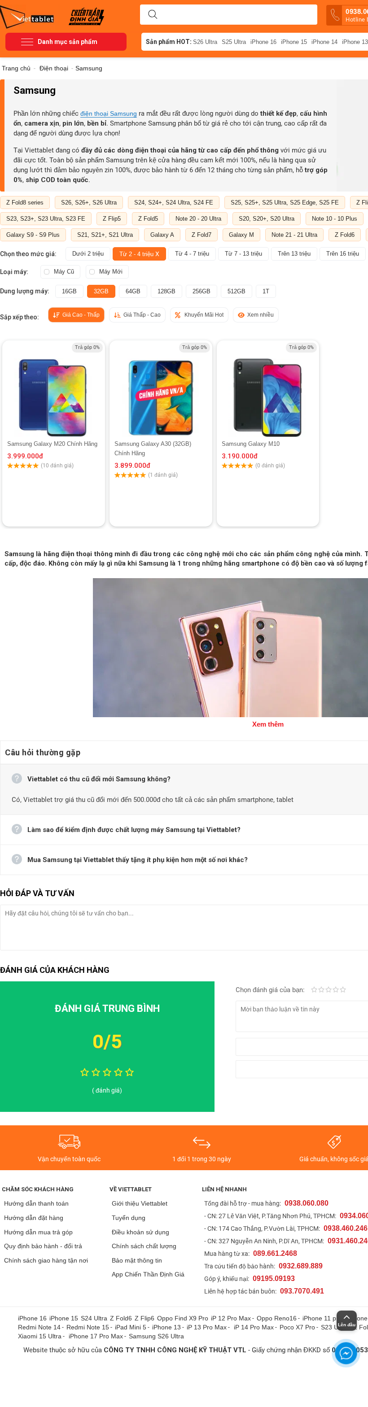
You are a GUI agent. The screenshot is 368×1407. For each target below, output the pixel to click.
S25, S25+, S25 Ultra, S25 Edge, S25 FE (285, 202)
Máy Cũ (64, 271)
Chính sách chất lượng (144, 1246)
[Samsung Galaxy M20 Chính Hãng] (53, 390)
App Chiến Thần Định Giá (148, 1274)
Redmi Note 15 (87, 1327)
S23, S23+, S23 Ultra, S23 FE (45, 218)
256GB (201, 291)
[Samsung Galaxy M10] (268, 390)
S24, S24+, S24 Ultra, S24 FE (173, 202)
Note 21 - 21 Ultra (294, 234)
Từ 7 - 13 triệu (243, 253)
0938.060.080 (307, 1203)
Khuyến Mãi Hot (203, 315)
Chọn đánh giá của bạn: (271, 990)
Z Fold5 (148, 218)
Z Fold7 (201, 234)
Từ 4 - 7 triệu (192, 253)
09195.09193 (274, 1278)
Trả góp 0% (87, 347)
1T (266, 291)
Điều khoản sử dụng (140, 1232)
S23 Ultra (334, 1327)
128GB (166, 291)
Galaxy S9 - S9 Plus (33, 234)
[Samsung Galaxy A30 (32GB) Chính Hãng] (160, 390)
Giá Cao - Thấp (81, 315)
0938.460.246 (346, 1228)
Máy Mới (111, 271)
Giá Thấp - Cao (142, 315)
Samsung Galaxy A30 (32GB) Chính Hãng (152, 448)
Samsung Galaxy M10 (251, 443)
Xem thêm (268, 724)
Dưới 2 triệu (88, 253)
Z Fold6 (345, 234)
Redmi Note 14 (39, 1327)
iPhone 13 (166, 1327)
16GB (69, 291)
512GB (236, 291)
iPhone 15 (294, 42)
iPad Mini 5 (130, 1327)
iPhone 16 (263, 42)
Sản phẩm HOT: (169, 41)
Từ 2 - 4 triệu (139, 253)
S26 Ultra (205, 42)
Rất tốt (336, 990)
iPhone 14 (324, 42)
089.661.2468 (275, 1253)
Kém (314, 990)
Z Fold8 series (25, 202)
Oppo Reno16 (277, 1318)
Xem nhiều (260, 315)
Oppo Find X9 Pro (182, 1318)
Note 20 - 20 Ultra (198, 218)
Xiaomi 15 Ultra (39, 1336)
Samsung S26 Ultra (156, 1336)
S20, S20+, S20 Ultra (266, 218)
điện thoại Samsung (108, 113)
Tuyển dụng (128, 1217)
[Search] (152, 14)
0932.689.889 (301, 1266)
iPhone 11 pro (322, 1318)
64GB (133, 291)
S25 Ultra (234, 42)
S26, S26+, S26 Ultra (89, 202)
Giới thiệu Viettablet (139, 1203)
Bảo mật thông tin (137, 1260)
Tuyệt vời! (343, 990)
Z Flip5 (112, 218)
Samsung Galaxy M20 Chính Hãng (52, 443)
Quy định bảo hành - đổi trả (43, 1246)
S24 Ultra (94, 1318)
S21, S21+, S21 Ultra (105, 234)
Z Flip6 (144, 1318)
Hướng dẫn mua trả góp (38, 1232)
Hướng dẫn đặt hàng (33, 1217)
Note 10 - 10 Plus (334, 218)
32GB (101, 291)
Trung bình (328, 990)
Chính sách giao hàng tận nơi (46, 1260)
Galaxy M (241, 234)
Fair (321, 990)
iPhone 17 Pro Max (96, 1336)
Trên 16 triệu (342, 253)
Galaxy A (162, 234)
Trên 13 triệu (294, 253)
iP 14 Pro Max (254, 1327)
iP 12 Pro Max (231, 1318)
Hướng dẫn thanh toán (36, 1203)
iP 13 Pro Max (207, 1327)
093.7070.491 (302, 1291)
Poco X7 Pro (297, 1327)
